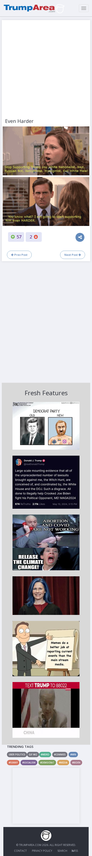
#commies (60, 754)
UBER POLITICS (17, 754)
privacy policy (42, 851)
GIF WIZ (33, 754)
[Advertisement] (46, 69)
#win (73, 754)
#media (63, 762)
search (62, 851)
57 (19, 237)
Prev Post (20, 255)
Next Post (71, 255)
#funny (13, 762)
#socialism (29, 762)
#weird (45, 754)
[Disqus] (46, 321)
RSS (76, 851)
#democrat (47, 762)
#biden (76, 762)
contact (20, 851)
